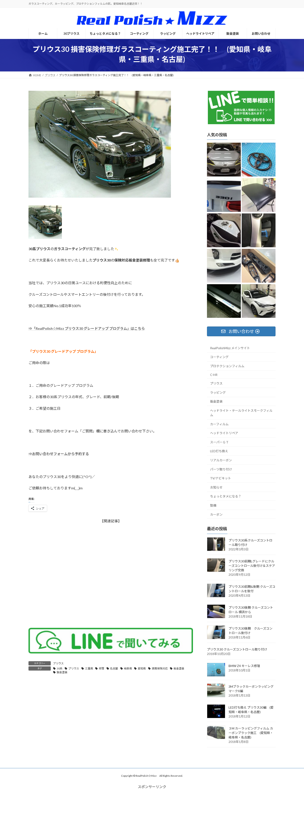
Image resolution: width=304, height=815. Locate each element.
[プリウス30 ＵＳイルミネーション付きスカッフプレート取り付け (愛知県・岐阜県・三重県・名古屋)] (224, 301)
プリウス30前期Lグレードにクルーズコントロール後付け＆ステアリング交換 (252, 565)
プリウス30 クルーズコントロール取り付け (237, 649)
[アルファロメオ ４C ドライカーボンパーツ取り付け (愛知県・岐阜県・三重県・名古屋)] (259, 266)
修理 (101, 668)
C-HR (213, 374)
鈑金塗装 (62, 672)
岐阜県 (128, 668)
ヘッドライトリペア (224, 433)
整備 (213, 505)
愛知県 (142, 668)
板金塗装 (179, 668)
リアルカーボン (221, 460)
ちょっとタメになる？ (225, 496)
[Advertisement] (110, 573)
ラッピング (218, 392)
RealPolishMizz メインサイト (230, 348)
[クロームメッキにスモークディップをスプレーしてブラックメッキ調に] (259, 160)
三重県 (89, 668)
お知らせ (216, 487)
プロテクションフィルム (227, 366)
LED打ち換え (219, 451)
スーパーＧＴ (219, 442)
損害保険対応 (160, 668)
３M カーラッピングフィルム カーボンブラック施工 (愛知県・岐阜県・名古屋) (251, 732)
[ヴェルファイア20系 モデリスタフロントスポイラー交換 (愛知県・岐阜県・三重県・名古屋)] (224, 266)
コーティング (219, 357)
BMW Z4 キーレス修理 (244, 665)
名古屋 (114, 668)
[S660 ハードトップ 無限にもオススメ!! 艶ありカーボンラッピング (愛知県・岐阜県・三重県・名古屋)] (259, 195)
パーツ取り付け (221, 469)
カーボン (216, 514)
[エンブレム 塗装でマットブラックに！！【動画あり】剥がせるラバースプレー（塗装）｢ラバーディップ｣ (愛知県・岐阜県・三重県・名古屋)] (224, 195)
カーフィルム (219, 424)
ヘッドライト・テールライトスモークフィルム (241, 413)
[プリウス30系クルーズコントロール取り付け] (259, 230)
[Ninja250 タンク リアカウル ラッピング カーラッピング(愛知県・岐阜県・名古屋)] (224, 230)
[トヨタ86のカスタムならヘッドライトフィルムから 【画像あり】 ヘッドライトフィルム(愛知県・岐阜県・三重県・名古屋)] (224, 160)
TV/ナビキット (220, 478)
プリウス (58, 663)
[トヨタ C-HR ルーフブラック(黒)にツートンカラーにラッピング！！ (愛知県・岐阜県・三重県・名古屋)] (259, 301)
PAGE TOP (292, 786)
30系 (60, 668)
